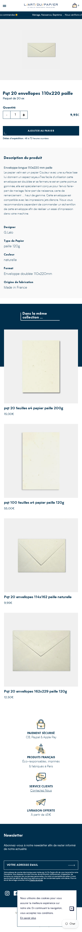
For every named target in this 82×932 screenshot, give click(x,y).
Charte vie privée (36, 880)
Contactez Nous (41, 790)
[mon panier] (74, 5)
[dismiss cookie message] (72, 908)
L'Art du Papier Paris (41, 5)
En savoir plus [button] (28, 918)
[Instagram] (7, 894)
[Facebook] (15, 894)
